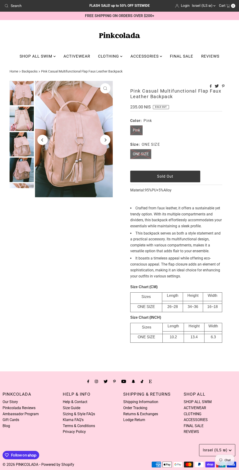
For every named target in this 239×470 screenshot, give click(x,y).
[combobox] (40, 5)
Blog (6, 426)
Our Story (10, 402)
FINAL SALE (181, 56)
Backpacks (30, 71)
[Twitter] (106, 381)
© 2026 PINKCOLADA (20, 464)
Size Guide (71, 408)
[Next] (105, 140)
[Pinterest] (114, 381)
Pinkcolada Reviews (19, 408)
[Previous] (42, 140)
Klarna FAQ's (73, 420)
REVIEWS (210, 56)
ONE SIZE (141, 154)
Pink (136, 130)
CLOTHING (109, 56)
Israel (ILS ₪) (202, 5)
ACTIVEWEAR (76, 56)
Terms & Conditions (79, 426)
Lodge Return (134, 420)
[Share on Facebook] (211, 86)
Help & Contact (75, 402)
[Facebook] (88, 381)
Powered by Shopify (57, 464)
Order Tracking (135, 408)
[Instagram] (96, 381)
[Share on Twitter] (217, 86)
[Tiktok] (142, 381)
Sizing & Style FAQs (79, 414)
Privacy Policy (74, 431)
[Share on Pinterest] (223, 86)
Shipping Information (140, 402)
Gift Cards (11, 420)
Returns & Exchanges (140, 414)
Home (14, 71)
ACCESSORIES (145, 56)
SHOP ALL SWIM (36, 56)
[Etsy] (150, 381)
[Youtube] (123, 381)
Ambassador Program (21, 414)
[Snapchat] (133, 381)
